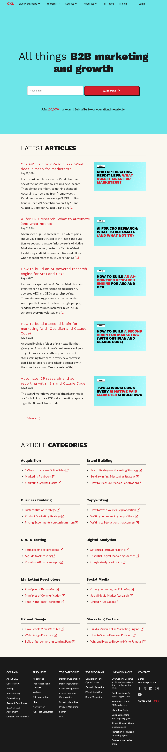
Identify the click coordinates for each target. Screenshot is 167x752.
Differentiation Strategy (40, 510)
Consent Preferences (18, 716)
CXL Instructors (41, 697)
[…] (72, 207)
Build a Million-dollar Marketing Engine (114, 629)
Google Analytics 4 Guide (106, 562)
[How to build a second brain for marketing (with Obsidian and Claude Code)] (120, 336)
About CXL (12, 678)
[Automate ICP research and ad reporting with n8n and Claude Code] (120, 391)
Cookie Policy (13, 698)
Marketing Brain (120, 709)
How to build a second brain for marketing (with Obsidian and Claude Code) (53, 328)
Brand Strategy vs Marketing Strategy (114, 470)
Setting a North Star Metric (107, 549)
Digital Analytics (93, 692)
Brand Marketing (93, 697)
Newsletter (39, 706)
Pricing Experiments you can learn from (50, 522)
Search (62, 711)
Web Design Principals (39, 635)
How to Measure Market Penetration (114, 483)
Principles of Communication (43, 595)
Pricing (10, 688)
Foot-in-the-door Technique (43, 601)
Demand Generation (69, 678)
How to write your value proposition (113, 510)
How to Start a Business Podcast (110, 635)
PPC (61, 716)
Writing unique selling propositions (112, 516)
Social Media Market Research (109, 595)
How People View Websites (42, 629)
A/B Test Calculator (43, 711)
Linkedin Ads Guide (102, 601)
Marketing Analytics (69, 683)
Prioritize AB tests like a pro (42, 562)
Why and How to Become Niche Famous (115, 641)
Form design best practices (42, 549)
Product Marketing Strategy (43, 516)
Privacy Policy (13, 693)
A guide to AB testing (38, 556)
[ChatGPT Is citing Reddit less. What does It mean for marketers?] (120, 176)
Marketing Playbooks (38, 476)
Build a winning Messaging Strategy (113, 476)
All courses (38, 678)
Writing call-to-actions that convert (112, 522)
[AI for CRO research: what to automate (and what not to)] (120, 231)
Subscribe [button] (109, 90)
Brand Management (69, 688)
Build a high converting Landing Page (48, 641)
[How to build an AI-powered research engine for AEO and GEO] (120, 281)
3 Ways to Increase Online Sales (45, 470)
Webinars (38, 692)
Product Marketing (68, 706)
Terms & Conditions (17, 703)
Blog (35, 701)
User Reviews (14, 683)
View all (32, 418)
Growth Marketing (68, 701)
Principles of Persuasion (40, 589)
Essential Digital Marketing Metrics (112, 556)
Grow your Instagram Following (110, 589)
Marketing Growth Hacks (41, 483)
